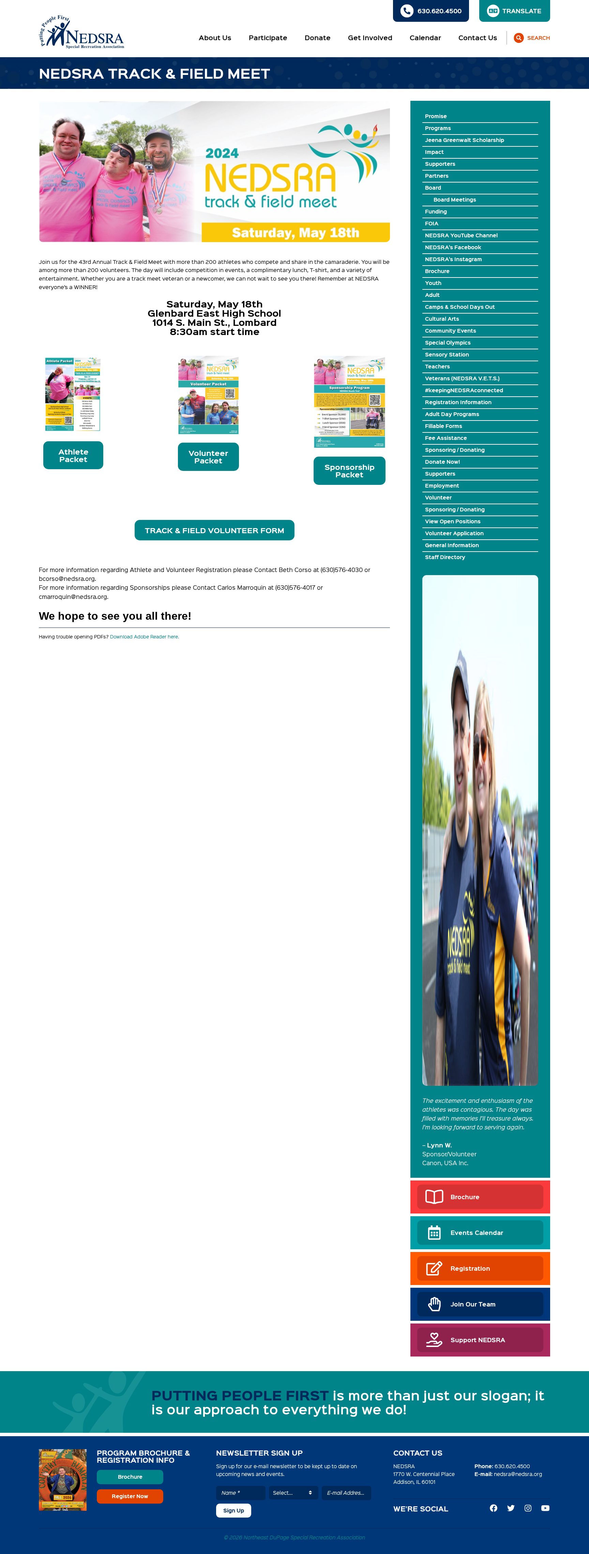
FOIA (431, 223)
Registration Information (458, 402)
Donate (318, 37)
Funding (436, 211)
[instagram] (528, 1508)
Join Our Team (473, 1304)
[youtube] (545, 1508)
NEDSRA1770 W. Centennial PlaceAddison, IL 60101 (424, 1474)
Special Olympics (448, 342)
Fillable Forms (443, 426)
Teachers (437, 366)
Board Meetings (455, 199)
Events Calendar (477, 1232)
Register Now (130, 1496)
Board (433, 187)
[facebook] (493, 1508)
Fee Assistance (446, 437)
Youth (433, 283)
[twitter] (511, 1508)
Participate (268, 37)
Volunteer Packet (208, 456)
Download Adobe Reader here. (144, 636)
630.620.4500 (512, 1466)
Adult (432, 294)
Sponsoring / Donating (455, 449)
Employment (442, 485)
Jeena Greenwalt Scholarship (464, 140)
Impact (434, 151)
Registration (470, 1268)
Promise (436, 116)
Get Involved (370, 37)
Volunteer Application (454, 533)
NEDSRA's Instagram (453, 259)
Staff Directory (445, 557)
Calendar (425, 37)
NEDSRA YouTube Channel (461, 235)
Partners (437, 175)
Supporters (440, 163)
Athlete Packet (73, 455)
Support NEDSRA (478, 1339)
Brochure (437, 271)
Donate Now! (442, 461)
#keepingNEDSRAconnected (464, 390)
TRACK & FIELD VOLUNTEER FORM (214, 530)
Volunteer (438, 497)
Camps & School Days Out (460, 306)
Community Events (450, 330)
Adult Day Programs (452, 414)
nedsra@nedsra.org (518, 1474)
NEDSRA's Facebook (453, 247)
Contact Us (477, 37)
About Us (215, 37)
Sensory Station (447, 354)
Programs (438, 128)
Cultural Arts (442, 318)
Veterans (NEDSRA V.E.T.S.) (462, 378)
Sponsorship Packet (349, 470)
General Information (452, 545)
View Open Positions (453, 521)
